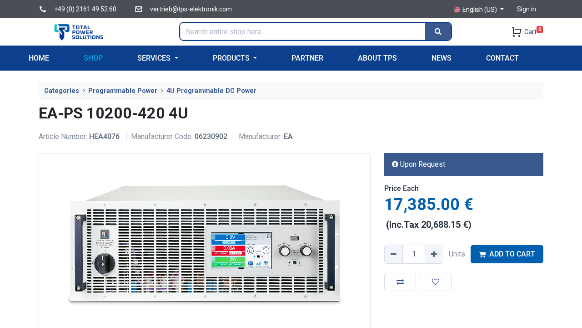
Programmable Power (122, 91)
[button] (400, 282)
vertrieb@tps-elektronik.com (191, 9)
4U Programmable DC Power (211, 91)
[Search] (438, 31)
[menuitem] (39, 58)
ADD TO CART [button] (512, 254)
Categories (61, 91)
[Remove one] (394, 254)
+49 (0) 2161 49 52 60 (85, 9)
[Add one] (434, 254)
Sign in (526, 9)
